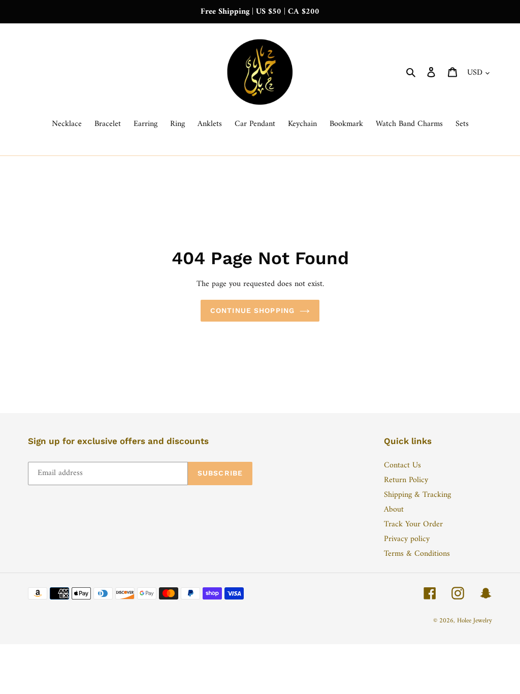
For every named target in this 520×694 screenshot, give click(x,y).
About (394, 509)
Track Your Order (413, 524)
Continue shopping (252, 310)
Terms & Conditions (417, 554)
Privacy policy (407, 539)
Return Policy (406, 480)
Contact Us (402, 465)
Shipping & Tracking (417, 495)
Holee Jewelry (474, 620)
